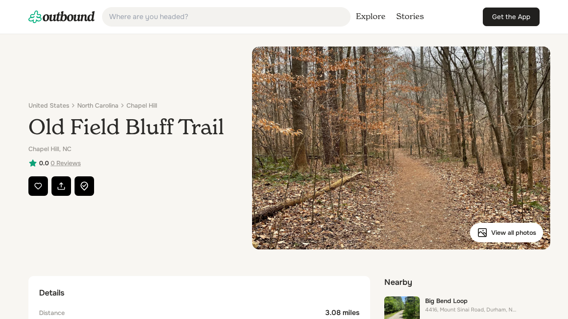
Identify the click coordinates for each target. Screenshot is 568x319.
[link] (61, 16)
